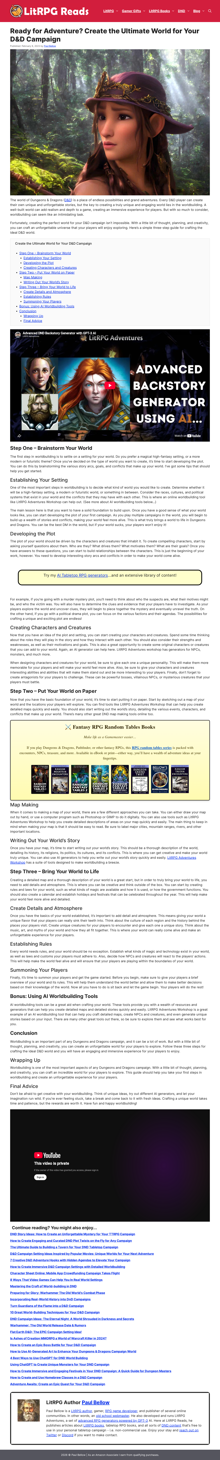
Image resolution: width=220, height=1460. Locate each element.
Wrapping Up (33, 316)
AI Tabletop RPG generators (82, 575)
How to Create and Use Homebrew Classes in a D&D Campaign (56, 1377)
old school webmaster (112, 1416)
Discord (67, 1435)
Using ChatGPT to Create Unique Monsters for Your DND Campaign (59, 1364)
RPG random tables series (152, 747)
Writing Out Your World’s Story (46, 282)
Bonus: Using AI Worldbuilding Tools (46, 306)
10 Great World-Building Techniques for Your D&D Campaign (55, 1312)
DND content (171, 1425)
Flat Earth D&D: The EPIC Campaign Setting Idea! (46, 1332)
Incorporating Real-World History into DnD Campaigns (50, 1299)
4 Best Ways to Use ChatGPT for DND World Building (49, 1358)
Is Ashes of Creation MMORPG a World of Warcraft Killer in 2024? (58, 1338)
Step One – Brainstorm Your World (45, 253)
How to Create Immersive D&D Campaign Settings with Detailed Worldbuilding (67, 1267)
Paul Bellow (96, 1402)
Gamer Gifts (131, 11)
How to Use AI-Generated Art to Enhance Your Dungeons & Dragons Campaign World (73, 1351)
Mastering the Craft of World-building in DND (43, 1286)
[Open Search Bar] (210, 11)
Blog (196, 11)
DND (181, 11)
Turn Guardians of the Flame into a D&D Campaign (47, 1306)
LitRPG (108, 11)
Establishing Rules (37, 297)
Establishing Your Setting (42, 258)
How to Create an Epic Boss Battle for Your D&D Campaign (53, 1345)
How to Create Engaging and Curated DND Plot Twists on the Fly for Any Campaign (71, 1241)
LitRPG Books (159, 11)
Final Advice (33, 321)
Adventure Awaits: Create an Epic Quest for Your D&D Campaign (57, 1384)
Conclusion (27, 311)
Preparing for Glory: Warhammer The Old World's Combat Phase (57, 1293)
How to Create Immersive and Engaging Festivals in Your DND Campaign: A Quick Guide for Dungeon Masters (90, 1371)
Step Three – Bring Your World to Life (47, 287)
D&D (68, 200)
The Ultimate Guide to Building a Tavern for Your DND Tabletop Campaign (64, 1247)
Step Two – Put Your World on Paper (47, 272)
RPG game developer (121, 1411)
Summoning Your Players (42, 301)
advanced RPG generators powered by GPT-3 (113, 1421)
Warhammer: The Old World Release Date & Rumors (48, 1325)
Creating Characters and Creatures (50, 268)
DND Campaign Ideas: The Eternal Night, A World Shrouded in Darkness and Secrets (72, 1319)
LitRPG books (93, 1425)
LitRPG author (81, 1411)
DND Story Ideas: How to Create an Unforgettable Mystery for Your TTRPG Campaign (72, 1234)
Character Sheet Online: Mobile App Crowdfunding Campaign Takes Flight (65, 1273)
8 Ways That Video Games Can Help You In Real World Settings (56, 1280)
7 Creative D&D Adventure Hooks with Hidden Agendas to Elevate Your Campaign (70, 1260)
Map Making (33, 277)
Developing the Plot (39, 263)
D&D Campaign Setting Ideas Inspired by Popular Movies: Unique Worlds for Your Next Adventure (82, 1254)
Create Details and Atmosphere (47, 292)
